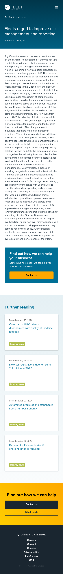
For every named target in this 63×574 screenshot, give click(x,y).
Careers (31, 540)
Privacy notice (31, 552)
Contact (31, 544)
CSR (31, 560)
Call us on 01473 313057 (33, 534)
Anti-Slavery (31, 556)
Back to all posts (17, 17)
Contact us (31, 275)
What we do (31, 512)
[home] (14, 7)
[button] (56, 8)
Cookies (31, 548)
